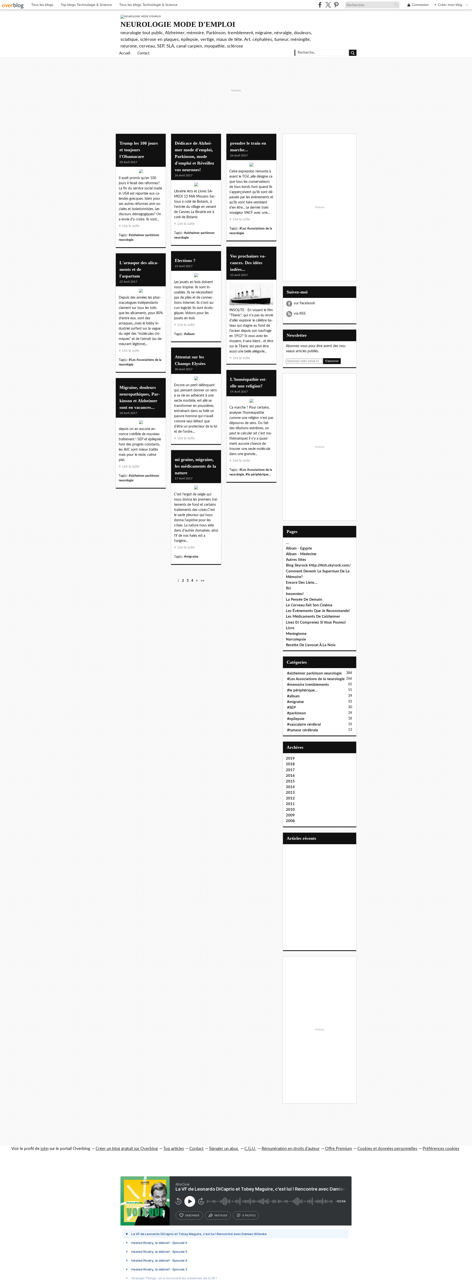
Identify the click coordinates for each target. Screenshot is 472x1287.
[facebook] (320, 5)
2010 (290, 810)
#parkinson (296, 713)
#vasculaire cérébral (304, 724)
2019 (290, 758)
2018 (290, 764)
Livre (290, 628)
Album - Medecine (301, 554)
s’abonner (192, 1215)
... (287, 543)
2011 (290, 804)
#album (189, 334)
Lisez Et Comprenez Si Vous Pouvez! (316, 622)
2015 (290, 781)
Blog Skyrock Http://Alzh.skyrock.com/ (318, 565)
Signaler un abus (224, 1149)
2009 (290, 815)
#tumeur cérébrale (302, 730)
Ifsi (288, 588)
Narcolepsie (296, 639)
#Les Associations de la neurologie (316, 679)
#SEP (291, 707)
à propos (248, 1215)
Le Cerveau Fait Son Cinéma (309, 605)
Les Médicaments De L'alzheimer (313, 616)
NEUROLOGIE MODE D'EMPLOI (177, 24)
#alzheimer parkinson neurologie (314, 673)
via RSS (300, 313)
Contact (143, 53)
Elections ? (185, 260)
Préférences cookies (441, 1149)
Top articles (173, 1149)
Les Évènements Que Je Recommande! (318, 611)
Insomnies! (295, 594)
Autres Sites (296, 560)
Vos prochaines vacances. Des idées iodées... (248, 263)
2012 (290, 798)
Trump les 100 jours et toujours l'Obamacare (138, 150)
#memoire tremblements (308, 685)
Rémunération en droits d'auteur (291, 1149)
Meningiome (296, 634)
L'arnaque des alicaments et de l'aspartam (138, 269)
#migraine (191, 556)
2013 (290, 793)
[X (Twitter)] (328, 5)
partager (220, 1215)
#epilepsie (295, 719)
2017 (290, 770)
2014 (290, 787)
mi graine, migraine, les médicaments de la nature (195, 466)
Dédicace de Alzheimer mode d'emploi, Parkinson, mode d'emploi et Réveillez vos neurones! (194, 156)
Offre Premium (338, 1149)
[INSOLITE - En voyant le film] (251, 295)
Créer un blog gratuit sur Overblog (127, 1149)
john (44, 1149)
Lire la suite (130, 226)
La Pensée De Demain (304, 599)
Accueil (124, 53)
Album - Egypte (299, 548)
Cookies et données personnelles (387, 1149)
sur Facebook (304, 303)
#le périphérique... (258, 474)
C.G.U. (250, 1149)
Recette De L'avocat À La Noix (311, 645)
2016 (290, 776)
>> (203, 580)
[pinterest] (336, 5)
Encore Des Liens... (301, 582)
